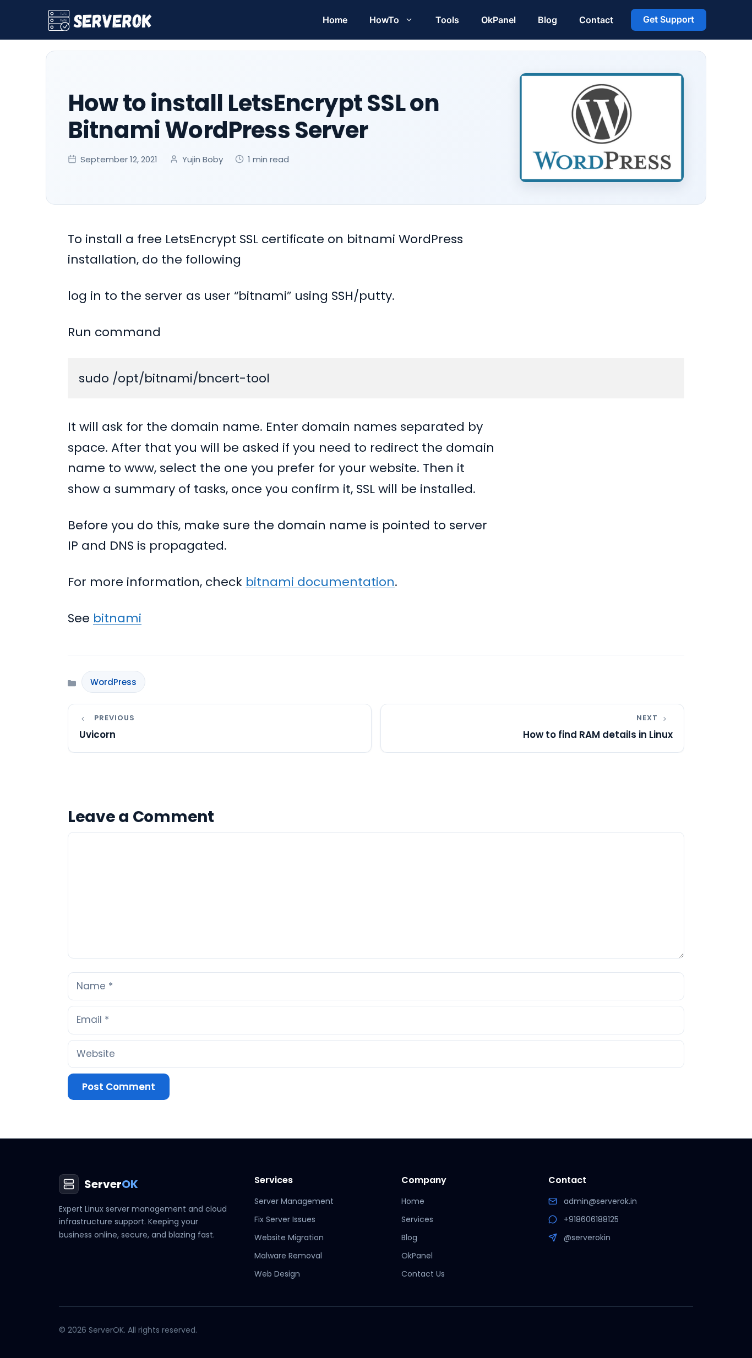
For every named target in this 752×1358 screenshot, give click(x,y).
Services (417, 1219)
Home (335, 19)
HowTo (384, 19)
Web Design (277, 1273)
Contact (596, 19)
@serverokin (587, 1237)
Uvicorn (97, 734)
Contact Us (423, 1273)
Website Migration (289, 1237)
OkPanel (498, 19)
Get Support (668, 19)
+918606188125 (591, 1219)
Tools (447, 19)
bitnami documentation (320, 581)
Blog (547, 19)
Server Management (294, 1201)
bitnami (117, 618)
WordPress (113, 682)
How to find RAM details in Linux (598, 734)
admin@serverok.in (600, 1201)
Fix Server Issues (284, 1219)
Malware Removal (288, 1255)
